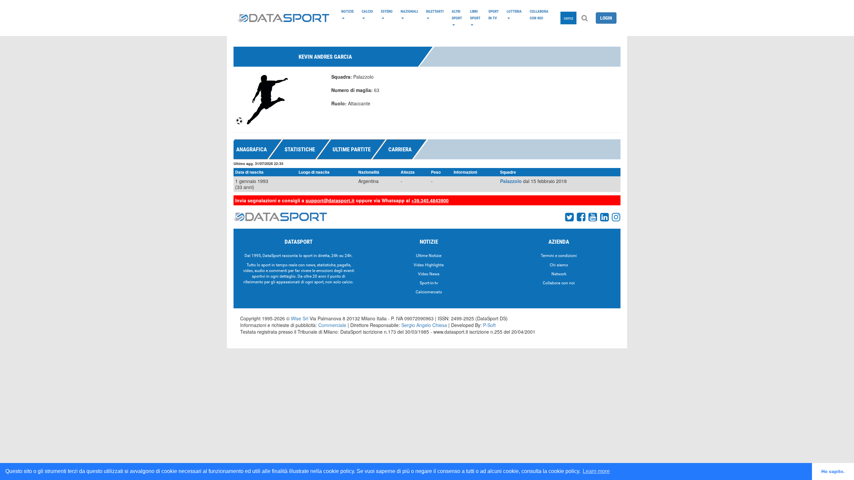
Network (558, 274)
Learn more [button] (596, 471)
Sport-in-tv (429, 283)
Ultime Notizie (428, 255)
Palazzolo (511, 181)
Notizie (347, 11)
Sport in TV (493, 14)
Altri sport (457, 14)
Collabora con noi (539, 14)
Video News (428, 274)
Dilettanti (435, 11)
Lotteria (514, 11)
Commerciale (332, 325)
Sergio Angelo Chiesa (424, 325)
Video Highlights (429, 265)
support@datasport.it (330, 200)
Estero (387, 11)
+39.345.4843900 (430, 200)
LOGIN (606, 18)
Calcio (367, 11)
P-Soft (489, 325)
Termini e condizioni (559, 255)
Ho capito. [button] (833, 471)
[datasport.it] (283, 18)
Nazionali (409, 11)
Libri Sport (475, 14)
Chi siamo (559, 265)
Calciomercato (429, 292)
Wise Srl (299, 318)
